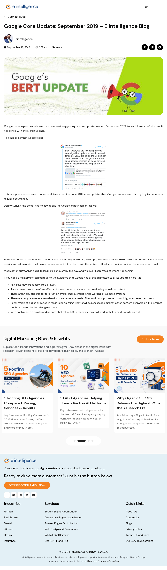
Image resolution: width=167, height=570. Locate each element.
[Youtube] (34, 495)
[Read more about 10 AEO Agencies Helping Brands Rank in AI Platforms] (83, 375)
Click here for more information (103, 561)
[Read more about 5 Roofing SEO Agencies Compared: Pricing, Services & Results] (27, 375)
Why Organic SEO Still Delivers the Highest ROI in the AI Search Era (139, 403)
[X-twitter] (27, 495)
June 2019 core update (85, 194)
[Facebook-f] (7, 495)
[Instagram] (20, 495)
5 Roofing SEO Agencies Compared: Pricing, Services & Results (24, 403)
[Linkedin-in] (14, 495)
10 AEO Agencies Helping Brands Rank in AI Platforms (83, 401)
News (59, 47)
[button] (147, 7)
